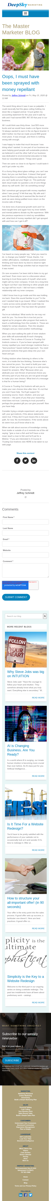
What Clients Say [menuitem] (25, 1148)
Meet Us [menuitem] (25, 1160)
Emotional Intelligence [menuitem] (25, 1141)
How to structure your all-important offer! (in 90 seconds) (25, 902)
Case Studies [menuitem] (25, 1152)
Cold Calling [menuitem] (25, 1109)
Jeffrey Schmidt (19, 95)
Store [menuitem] (25, 1158)
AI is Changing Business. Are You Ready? (21, 750)
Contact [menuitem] (25, 1180)
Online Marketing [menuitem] (25, 1095)
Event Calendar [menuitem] (25, 1154)
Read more (38, 698)
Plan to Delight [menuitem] (25, 1129)
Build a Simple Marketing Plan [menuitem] (25, 1099)
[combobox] (24, 616)
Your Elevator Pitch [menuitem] (25, 1111)
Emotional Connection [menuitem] (25, 1125)
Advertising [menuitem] (25, 1097)
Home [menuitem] (25, 1177)
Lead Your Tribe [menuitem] (25, 1139)
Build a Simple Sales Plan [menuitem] (25, 1115)
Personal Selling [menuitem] (26, 1107)
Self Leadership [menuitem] (25, 1137)
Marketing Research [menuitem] (25, 1093)
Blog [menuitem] (25, 1183)
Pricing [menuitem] (25, 1156)
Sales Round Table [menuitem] (25, 1113)
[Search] (45, 616)
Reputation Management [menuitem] (25, 1127)
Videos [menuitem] (25, 1150)
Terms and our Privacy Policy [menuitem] (25, 1186)
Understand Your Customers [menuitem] (25, 1123)
